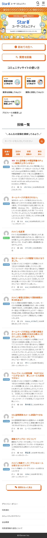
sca (26, 221)
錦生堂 (27, 452)
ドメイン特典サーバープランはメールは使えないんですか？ (28, 464)
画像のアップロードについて (24, 438)
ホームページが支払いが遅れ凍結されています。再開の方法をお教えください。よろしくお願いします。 (27, 334)
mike (27, 474)
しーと (27, 428)
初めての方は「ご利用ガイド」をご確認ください (24, 9)
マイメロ (28, 248)
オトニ (27, 363)
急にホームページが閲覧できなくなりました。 (28, 259)
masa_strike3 (31, 321)
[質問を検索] (42, 141)
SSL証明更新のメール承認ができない (27, 416)
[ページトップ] (42, 533)
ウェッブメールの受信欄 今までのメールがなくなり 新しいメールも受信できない (28, 375)
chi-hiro (27, 187)
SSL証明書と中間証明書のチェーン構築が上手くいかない (27, 162)
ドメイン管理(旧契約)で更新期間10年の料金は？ (27, 298)
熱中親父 (28, 404)
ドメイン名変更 (18, 231)
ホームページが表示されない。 (25, 197)
